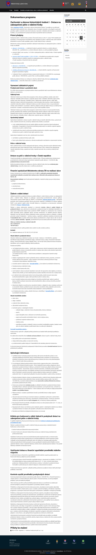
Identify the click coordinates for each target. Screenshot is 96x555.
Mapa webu (11, 542)
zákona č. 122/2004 (18, 48)
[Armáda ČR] (72, 4)
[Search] (85, 10)
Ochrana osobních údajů (14, 545)
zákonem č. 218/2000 (19, 65)
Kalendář (67, 15)
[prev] (80, 21)
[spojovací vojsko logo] (17, 4)
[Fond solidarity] (79, 4)
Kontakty (16, 10)
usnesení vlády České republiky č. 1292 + (25, 56)
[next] (83, 21)
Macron (50, 553)
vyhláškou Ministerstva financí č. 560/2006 (24, 70)
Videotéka (67, 57)
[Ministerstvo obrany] (66, 4)
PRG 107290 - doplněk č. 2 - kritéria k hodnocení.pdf (25, 530)
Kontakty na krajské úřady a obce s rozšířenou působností (34, 10)
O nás (11, 10)
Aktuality (52, 10)
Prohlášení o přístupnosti (14, 543)
